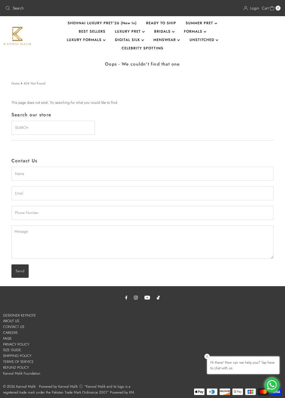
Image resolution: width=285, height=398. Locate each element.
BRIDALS (163, 31)
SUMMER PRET (200, 23)
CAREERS (10, 332)
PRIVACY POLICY (16, 344)
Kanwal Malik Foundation (21, 373)
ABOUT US (11, 321)
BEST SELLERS (92, 31)
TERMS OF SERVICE (18, 361)
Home (15, 83)
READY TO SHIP (161, 23)
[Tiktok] (158, 297)
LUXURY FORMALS (85, 39)
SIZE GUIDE (12, 350)
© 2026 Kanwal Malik (19, 386)
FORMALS (194, 31)
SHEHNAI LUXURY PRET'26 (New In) (102, 23)
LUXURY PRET (128, 31)
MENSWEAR (165, 39)
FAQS (7, 338)
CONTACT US (13, 326)
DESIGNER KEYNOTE (19, 315)
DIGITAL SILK (128, 39)
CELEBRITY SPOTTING (142, 48)
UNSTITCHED (203, 39)
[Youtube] (147, 297)
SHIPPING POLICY (17, 355)
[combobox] (71, 8)
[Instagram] (136, 297)
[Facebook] (126, 297)
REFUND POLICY (16, 367)
